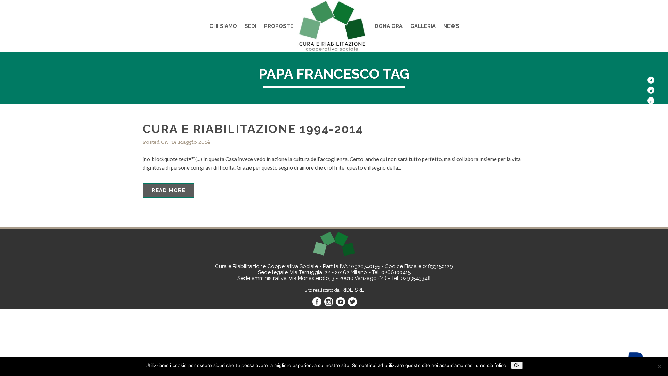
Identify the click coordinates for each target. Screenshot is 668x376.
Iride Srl (352, 290)
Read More (168, 190)
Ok (517, 365)
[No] (659, 366)
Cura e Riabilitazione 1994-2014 (253, 129)
